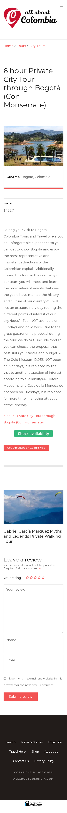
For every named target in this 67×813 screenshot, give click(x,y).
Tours (21, 46)
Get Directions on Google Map (26, 447)
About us (51, 744)
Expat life (55, 734)
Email (10, 653)
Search (11, 734)
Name (10, 632)
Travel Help (17, 744)
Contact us (21, 753)
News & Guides (32, 734)
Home (8, 46)
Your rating (13, 570)
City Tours (37, 46)
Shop (35, 744)
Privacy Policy (44, 753)
